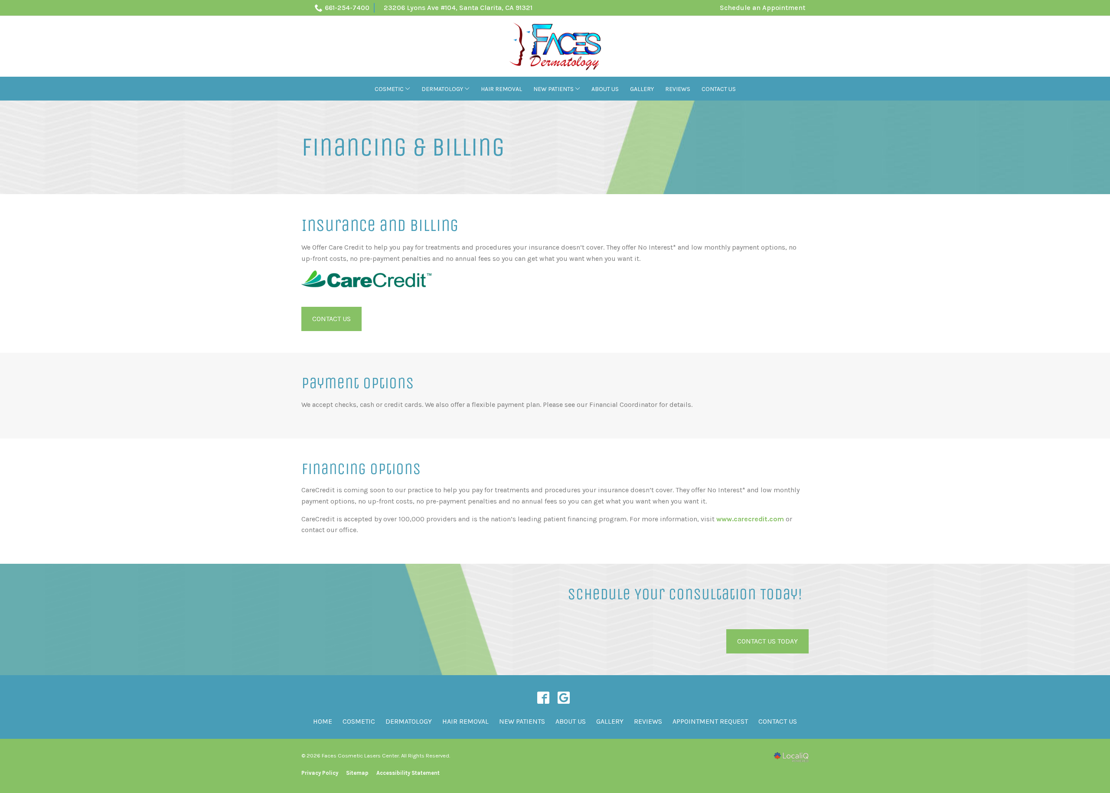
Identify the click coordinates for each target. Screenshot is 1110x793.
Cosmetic (389, 89)
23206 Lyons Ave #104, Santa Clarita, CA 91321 (458, 7)
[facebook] (543, 697)
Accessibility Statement (408, 773)
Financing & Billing (403, 147)
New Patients (553, 89)
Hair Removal (501, 89)
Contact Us (719, 89)
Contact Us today (767, 641)
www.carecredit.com (750, 519)
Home (322, 721)
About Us (605, 89)
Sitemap (357, 773)
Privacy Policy (319, 773)
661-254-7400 (347, 7)
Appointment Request (710, 721)
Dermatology (442, 89)
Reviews (677, 89)
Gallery (642, 89)
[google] (563, 697)
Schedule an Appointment (762, 7)
